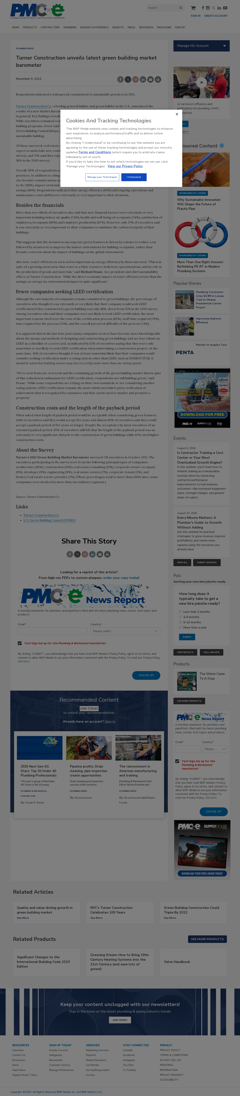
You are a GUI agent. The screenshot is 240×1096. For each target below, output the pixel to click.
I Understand (134, 177)
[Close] (177, 114)
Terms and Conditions (94, 152)
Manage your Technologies (102, 177)
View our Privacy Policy (125, 166)
